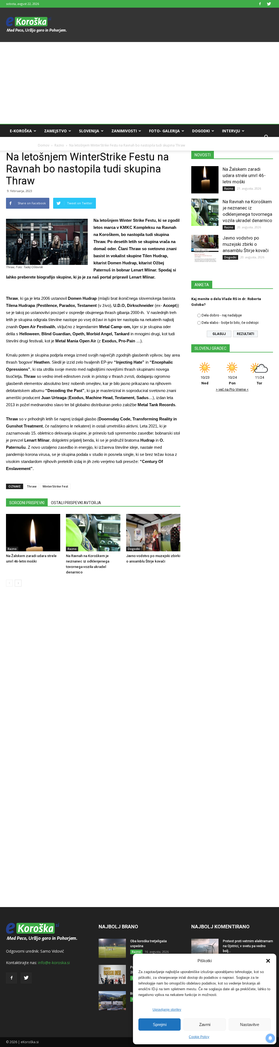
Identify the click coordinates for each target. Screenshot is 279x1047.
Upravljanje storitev (167, 1010)
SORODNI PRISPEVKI (26, 503)
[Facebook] (260, 4)
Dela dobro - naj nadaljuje (222, 315)
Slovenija (89, 130)
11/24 (259, 380)
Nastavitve (249, 1024)
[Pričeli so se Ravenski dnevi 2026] (112, 974)
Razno (12, 549)
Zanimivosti (124, 130)
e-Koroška (21, 130)
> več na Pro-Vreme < (232, 389)
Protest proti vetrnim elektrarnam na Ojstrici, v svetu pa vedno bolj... (248, 946)
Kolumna (19, 143)
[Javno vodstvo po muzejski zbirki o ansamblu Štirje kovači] (153, 532)
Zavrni (204, 1024)
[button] (268, 961)
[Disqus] (93, 673)
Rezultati (245, 334)
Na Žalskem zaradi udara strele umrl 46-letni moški (244, 175)
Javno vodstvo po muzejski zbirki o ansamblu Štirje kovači (246, 244)
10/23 (205, 380)
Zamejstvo (55, 130)
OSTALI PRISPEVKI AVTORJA (76, 503)
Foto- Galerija (164, 130)
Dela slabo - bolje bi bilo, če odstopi (230, 323)
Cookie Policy (199, 1037)
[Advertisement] (139, 83)
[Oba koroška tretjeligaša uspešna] (112, 948)
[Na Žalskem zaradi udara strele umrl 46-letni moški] (33, 532)
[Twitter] (269, 4)
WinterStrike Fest (55, 486)
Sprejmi (159, 1024)
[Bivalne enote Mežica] (112, 1000)
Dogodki (201, 130)
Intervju (231, 130)
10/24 (232, 380)
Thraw (32, 486)
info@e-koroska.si (54, 962)
